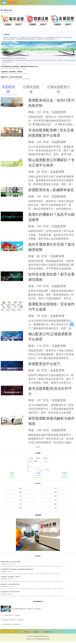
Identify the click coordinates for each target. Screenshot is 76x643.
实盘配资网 (26, 632)
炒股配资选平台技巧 (44, 363)
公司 (55, 500)
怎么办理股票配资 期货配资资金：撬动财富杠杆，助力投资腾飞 (26, 608)
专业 (20, 496)
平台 (20, 500)
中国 (55, 488)
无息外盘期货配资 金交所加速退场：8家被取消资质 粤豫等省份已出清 (19, 66)
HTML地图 (45, 636)
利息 (20, 508)
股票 (20, 492)
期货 (55, 504)
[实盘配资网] (9, 2)
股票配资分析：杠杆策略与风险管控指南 (11, 77)
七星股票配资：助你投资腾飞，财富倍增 (11, 71)
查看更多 (38, 447)
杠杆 (55, 508)
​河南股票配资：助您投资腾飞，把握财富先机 (13, 619)
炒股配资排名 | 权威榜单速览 (51, 189)
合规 (20, 488)
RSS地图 (41, 636)
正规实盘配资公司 (47, 632)
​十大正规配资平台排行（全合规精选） (11, 615)
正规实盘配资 (36, 632)
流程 (20, 504)
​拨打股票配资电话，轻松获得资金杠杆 (11, 624)
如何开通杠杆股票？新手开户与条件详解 (10, 591)
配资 (55, 492)
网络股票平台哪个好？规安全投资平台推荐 (14, 58)
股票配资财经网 (41, 639)
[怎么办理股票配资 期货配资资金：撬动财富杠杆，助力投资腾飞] (6, 609)
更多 (73, 10)
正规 (55, 496)
